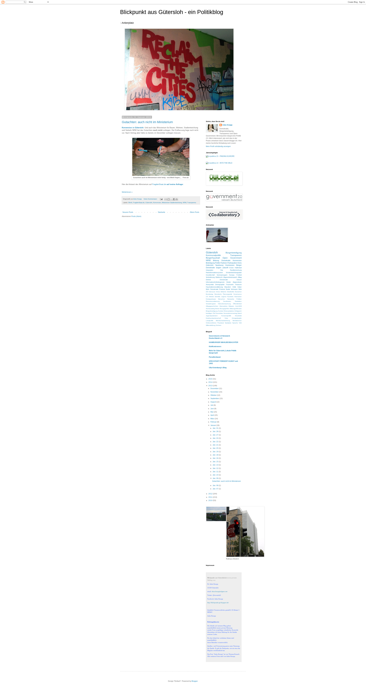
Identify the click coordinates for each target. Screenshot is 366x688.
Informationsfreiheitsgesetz (215, 282)
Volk (240, 323)
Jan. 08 (216, 485)
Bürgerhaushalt (213, 258)
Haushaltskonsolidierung (214, 287)
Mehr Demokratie (212, 289)
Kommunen (229, 265)
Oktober (213, 395)
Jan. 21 (216, 445)
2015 (210, 379)
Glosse (239, 280)
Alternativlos (223, 306)
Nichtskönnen (237, 320)
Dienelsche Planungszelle (223, 294)
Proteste (222, 289)
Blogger (195, 681)
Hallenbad (238, 268)
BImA (130, 202)
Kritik (234, 287)
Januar (213, 425)
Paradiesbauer (215, 357)
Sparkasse (219, 265)
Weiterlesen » (127, 192)
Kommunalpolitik (213, 255)
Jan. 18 (216, 455)
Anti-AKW (238, 306)
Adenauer (212, 292)
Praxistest (220, 323)
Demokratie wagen (213, 268)
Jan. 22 (216, 442)
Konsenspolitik (226, 316)
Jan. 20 (216, 448)
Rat (221, 270)
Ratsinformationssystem (214, 272)
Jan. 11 (216, 472)
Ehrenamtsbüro (229, 311)
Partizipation (232, 263)
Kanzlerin (230, 296)
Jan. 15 (216, 462)
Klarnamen (238, 296)
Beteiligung (210, 263)
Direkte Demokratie (217, 280)
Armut (218, 292)
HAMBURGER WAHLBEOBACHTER (223, 342)
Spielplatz (228, 323)
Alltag (240, 277)
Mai (212, 412)
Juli (212, 405)
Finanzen (238, 284)
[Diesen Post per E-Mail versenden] (165, 199)
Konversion (157, 202)
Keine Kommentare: (151, 199)
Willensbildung (210, 325)
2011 (210, 497)
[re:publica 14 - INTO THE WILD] (219, 163)
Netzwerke (230, 299)
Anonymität (210, 284)
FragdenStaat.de (168, 184)
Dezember (214, 388)
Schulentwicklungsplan (234, 272)
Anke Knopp (227, 125)
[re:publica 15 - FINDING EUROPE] (220, 156)
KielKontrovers (215, 346)
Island (240, 313)
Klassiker (227, 287)
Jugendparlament (211, 316)
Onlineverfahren (211, 323)
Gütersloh (148, 202)
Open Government (232, 258)
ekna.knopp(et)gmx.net (219, 591)
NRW (184, 202)
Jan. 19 (216, 452)
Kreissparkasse (211, 299)
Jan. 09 (216, 478)
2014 (210, 382)
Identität (217, 296)
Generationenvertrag (230, 313)
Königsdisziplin (237, 318)
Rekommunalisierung (213, 301)
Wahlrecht (218, 277)
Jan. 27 (216, 435)
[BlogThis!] (168, 199)
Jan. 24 (216, 438)
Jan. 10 (216, 475)
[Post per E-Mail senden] (161, 199)
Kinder (228, 282)
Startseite (161, 212)
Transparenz (191, 202)
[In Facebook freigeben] (174, 199)
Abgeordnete (237, 282)
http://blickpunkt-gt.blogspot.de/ (218, 602)
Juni (212, 409)
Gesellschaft (210, 275)
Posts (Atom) (136, 216)
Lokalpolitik (209, 320)
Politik (217, 263)
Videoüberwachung (224, 304)
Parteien (223, 263)
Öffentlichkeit (237, 304)
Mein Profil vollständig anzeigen (218, 146)
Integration (209, 270)
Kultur (240, 287)
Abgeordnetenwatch (230, 277)
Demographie (219, 284)
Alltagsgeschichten (212, 306)
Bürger (239, 265)
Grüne (231, 268)
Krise (226, 318)
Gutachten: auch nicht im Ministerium (147, 122)
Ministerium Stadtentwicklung (172, 202)
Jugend (223, 296)
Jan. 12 (216, 468)
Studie (228, 289)
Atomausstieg (210, 308)
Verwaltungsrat (211, 304)
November (214, 392)
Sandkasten (227, 301)
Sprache (235, 323)
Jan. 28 (216, 431)
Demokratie (225, 261)
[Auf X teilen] (171, 199)
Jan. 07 (216, 489)
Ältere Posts (194, 212)
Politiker (239, 299)
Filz (214, 313)
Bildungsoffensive (236, 308)
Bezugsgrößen (224, 308)
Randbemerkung (236, 270)
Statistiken (238, 301)
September (214, 398)
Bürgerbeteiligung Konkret (214, 311)
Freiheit (239, 275)
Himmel (211, 296)
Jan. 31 (216, 428)
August (213, 402)
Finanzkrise (219, 313)
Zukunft (225, 268)
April (212, 415)
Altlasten (231, 306)
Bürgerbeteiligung (234, 253)
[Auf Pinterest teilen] (176, 199)
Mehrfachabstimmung (223, 320)
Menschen (221, 299)
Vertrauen (234, 289)
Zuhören (218, 325)
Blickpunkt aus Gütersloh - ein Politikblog (171, 12)
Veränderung (210, 277)
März (212, 419)
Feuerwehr (230, 284)
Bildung (216, 261)
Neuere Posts (128, 212)
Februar (213, 422)
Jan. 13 (216, 465)
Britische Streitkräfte (227, 292)
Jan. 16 (216, 458)
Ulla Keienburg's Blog (217, 368)
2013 (210, 386)
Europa (231, 275)
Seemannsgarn (222, 275)
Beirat (217, 308)
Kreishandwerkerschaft (213, 318)
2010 (210, 500)
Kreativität (238, 316)
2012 (210, 494)
